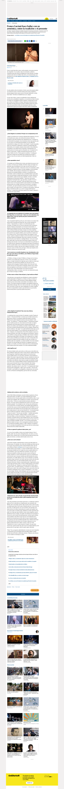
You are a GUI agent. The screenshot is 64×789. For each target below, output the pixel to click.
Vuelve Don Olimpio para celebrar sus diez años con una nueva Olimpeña (31, 645)
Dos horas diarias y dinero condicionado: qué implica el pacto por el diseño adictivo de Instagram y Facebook (31, 678)
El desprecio (47, 114)
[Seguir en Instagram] (48, 776)
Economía (12, 20)
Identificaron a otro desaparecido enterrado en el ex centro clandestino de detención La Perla (14, 738)
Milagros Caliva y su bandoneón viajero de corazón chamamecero (21, 558)
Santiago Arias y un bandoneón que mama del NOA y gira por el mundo (23, 572)
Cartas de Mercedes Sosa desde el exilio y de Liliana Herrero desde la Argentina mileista (14, 660)
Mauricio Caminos (10, 757)
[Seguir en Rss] (51, 776)
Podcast (33, 20)
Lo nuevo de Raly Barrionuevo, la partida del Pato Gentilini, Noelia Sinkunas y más (30, 660)
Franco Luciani (17, 586)
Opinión (20, 20)
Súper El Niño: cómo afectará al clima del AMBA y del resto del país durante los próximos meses (46, 315)
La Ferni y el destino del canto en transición (17, 578)
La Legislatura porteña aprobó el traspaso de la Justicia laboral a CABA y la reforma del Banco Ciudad (46, 240)
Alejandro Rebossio (48, 130)
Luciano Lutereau (47, 116)
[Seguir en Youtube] (50, 776)
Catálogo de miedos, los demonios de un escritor (49, 155)
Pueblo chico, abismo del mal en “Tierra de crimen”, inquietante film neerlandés (31, 693)
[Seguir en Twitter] (44, 776)
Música (13, 586)
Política (9, 20)
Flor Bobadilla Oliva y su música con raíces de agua (19, 575)
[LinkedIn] (34, 41)
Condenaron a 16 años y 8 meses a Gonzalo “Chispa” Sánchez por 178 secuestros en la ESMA (14, 626)
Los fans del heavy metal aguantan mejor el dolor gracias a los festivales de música (14, 723)
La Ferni (20, 447)
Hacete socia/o (47, 19)
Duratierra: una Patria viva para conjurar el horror (13, 645)
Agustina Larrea (47, 156)
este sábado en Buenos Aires (22, 76)
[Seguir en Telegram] (47, 776)
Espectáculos (9, 586)
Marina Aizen (9, 693)
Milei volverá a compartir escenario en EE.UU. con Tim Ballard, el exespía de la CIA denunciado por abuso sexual (14, 754)
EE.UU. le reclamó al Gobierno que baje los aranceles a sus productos (31, 625)
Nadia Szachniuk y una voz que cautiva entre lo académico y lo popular (22, 561)
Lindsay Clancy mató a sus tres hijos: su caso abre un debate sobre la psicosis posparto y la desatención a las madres (31, 611)
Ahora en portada (10, 664)
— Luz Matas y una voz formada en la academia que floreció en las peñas (25, 35)
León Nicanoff (9, 680)
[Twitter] (32, 41)
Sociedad (16, 20)
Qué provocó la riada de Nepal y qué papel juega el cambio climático (46, 304)
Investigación (25, 20)
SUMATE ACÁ (29, 782)
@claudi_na (10, 67)
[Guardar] (36, 41)
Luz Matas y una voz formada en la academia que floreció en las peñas (22, 580)
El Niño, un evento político (12, 692)
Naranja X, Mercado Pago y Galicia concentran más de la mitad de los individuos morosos (50, 127)
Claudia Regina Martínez (11, 65)
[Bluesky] (29, 41)
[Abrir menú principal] (56, 18)
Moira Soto (25, 695)
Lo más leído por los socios (12, 597)
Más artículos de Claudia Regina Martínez (15, 630)
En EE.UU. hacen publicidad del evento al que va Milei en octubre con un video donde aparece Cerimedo (30, 754)
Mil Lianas (30, 20)
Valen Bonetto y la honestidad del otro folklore (18, 564)
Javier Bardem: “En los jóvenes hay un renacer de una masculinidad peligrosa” (50, 180)
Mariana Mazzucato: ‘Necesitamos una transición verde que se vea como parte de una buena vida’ (46, 310)
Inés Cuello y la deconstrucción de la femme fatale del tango (20, 567)
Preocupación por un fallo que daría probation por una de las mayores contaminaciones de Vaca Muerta (46, 298)
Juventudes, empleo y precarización (14, 706)
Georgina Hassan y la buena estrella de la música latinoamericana (21, 569)
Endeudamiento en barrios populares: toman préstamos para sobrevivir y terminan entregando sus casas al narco (14, 678)
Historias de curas (27, 722)
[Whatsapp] (25, 41)
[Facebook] (27, 41)
